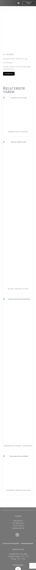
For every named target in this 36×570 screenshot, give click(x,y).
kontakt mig (9, 73)
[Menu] (18, 3)
